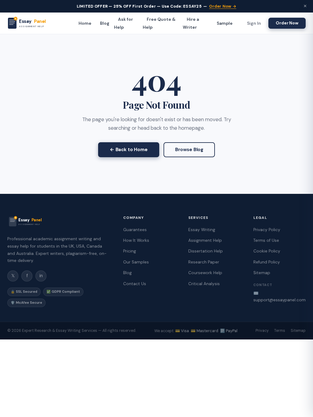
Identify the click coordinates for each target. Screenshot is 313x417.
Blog (104, 23)
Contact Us (134, 283)
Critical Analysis (204, 283)
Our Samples (136, 262)
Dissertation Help (205, 251)
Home (85, 23)
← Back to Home (129, 150)
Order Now (287, 23)
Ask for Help (123, 23)
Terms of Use (266, 240)
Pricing (129, 251)
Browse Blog (189, 150)
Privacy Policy (266, 229)
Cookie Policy (266, 251)
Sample (225, 23)
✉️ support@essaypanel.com (279, 297)
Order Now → (222, 6)
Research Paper (203, 262)
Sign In (254, 23)
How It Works (136, 240)
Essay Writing (201, 229)
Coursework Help (205, 272)
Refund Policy (266, 262)
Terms (279, 330)
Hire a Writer (191, 23)
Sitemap (261, 272)
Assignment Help (205, 240)
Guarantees (135, 229)
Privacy (262, 330)
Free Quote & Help (159, 23)
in (41, 275)
